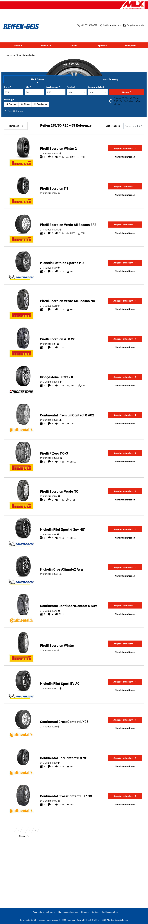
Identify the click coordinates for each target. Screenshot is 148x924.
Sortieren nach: (113, 126)
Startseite (10, 55)
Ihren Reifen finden (26, 55)
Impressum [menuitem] (102, 45)
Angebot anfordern (123, 148)
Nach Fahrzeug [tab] (110, 79)
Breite (7, 87)
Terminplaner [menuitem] (130, 45)
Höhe (28, 87)
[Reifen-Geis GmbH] (20, 26)
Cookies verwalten (109, 912)
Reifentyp (9, 99)
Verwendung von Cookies (44, 912)
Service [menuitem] (45, 45)
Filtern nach (13, 126)
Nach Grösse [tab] (37, 79)
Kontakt (95, 912)
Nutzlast (71, 87)
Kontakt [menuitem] (74, 45)
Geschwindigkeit (96, 87)
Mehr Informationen (125, 156)
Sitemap (85, 912)
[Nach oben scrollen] (140, 918)
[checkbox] (11, 104)
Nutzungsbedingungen (68, 912)
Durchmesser (53, 87)
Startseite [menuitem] (17, 45)
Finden (125, 92)
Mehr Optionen (15, 111)
